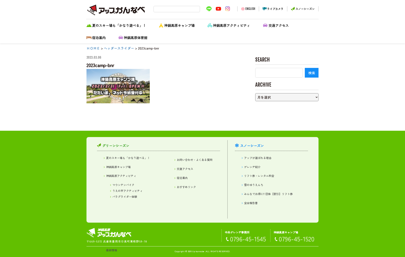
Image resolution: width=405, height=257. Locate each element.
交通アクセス (279, 25)
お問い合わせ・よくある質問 (194, 160)
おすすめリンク (186, 187)
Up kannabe (198, 251)
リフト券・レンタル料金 (259, 176)
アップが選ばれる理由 (257, 158)
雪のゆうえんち (253, 185)
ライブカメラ (275, 9)
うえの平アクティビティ (127, 191)
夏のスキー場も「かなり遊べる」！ (119, 25)
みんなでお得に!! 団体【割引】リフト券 (268, 194)
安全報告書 (251, 203)
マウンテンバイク (123, 185)
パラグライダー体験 (124, 197)
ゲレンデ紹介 (252, 167)
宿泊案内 (99, 37)
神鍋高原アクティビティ (231, 25)
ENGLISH (250, 9)
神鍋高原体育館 (135, 37)
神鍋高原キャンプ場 (179, 25)
